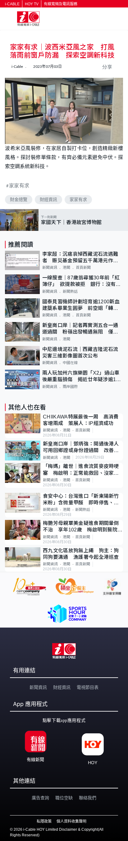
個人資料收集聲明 (71, 821)
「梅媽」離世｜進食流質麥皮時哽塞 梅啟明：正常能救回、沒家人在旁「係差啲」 (81, 470)
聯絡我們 (87, 798)
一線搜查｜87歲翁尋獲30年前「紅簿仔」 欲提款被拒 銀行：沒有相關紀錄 (81, 281)
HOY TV (32, 4)
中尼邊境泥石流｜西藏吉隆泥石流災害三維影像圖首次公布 (80, 352)
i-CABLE (12, 4)
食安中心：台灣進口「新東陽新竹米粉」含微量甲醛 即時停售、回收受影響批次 (81, 499)
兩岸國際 (70, 387)
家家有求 (19, 185)
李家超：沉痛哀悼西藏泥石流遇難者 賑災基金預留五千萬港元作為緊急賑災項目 (80, 257)
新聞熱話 (70, 291)
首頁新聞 (83, 267)
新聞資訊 (49, 267)
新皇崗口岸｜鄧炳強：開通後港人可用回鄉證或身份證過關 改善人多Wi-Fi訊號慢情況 (81, 447)
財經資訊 (48, 199)
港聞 (66, 267)
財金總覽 (18, 199)
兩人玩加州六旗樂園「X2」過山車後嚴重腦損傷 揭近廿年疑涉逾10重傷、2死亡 (81, 376)
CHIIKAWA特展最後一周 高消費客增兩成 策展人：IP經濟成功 (81, 420)
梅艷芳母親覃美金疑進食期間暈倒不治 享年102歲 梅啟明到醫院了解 (82, 527)
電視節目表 (87, 687)
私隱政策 (44, 821)
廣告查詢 (40, 798)
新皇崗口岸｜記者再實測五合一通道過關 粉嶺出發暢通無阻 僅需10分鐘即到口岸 (80, 329)
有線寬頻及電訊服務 (60, 4)
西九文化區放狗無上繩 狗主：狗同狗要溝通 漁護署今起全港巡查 (81, 554)
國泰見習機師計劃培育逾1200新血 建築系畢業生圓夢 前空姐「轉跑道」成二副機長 (82, 305)
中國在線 (70, 363)
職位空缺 (64, 798)
